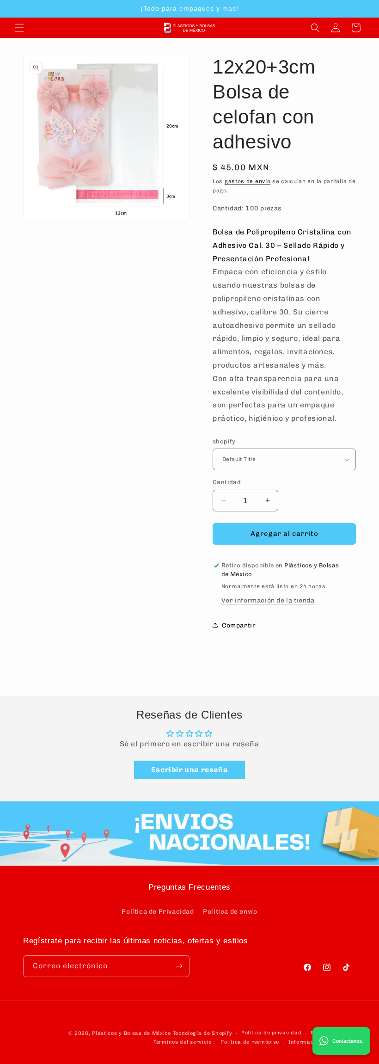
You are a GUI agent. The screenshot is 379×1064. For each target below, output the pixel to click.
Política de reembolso (249, 1042)
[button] (19, 28)
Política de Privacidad (158, 912)
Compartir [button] (239, 625)
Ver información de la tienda (268, 600)
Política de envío (230, 912)
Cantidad (227, 482)
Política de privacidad (271, 1033)
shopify (224, 441)
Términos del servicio (182, 1042)
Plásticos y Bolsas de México (131, 1033)
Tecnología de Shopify (202, 1033)
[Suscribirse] (179, 966)
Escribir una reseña (189, 769)
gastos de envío (248, 181)
